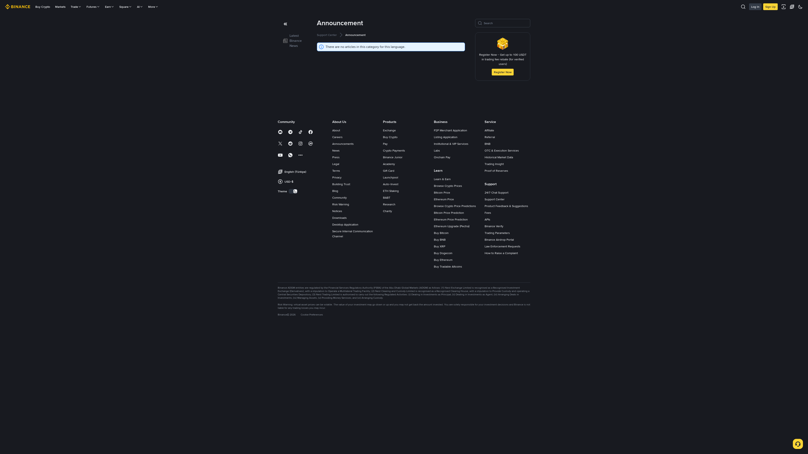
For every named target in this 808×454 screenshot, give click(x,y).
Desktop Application (345, 224)
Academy (389, 164)
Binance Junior (393, 157)
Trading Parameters (497, 233)
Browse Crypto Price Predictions (455, 206)
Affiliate (489, 130)
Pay (385, 144)
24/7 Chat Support (496, 192)
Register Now (503, 72)
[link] (292, 41)
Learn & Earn (442, 179)
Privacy (337, 177)
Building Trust (341, 184)
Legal (335, 164)
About (336, 130)
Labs (437, 150)
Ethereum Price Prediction (451, 219)
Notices (337, 211)
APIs (487, 219)
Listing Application (445, 137)
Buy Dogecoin (443, 253)
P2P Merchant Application (450, 130)
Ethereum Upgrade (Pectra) (451, 226)
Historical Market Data (499, 157)
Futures (91, 7)
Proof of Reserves (496, 171)
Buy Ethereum (443, 260)
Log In (755, 7)
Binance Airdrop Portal (499, 240)
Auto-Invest (390, 184)
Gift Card (388, 171)
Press (336, 157)
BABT (386, 197)
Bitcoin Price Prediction (449, 213)
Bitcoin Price (442, 192)
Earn (108, 7)
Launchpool (390, 177)
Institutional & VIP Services (451, 144)
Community (339, 197)
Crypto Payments (394, 150)
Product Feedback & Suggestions (506, 206)
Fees (488, 213)
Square (124, 7)
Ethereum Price (444, 199)
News (336, 150)
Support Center (495, 199)
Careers (337, 137)
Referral (490, 137)
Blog (335, 191)
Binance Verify (494, 226)
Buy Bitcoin (441, 233)
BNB (487, 144)
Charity (387, 211)
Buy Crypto (42, 7)
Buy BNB (440, 240)
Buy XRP (439, 246)
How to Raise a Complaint (501, 253)
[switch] (293, 191)
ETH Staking (391, 191)
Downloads (339, 218)
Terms (336, 171)
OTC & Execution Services (502, 150)
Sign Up (770, 7)
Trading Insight (494, 164)
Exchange (389, 130)
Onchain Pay (442, 157)
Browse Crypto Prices (448, 186)
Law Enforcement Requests (502, 246)
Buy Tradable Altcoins (448, 266)
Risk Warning (340, 204)
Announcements (343, 144)
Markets (60, 7)
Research (389, 204)
